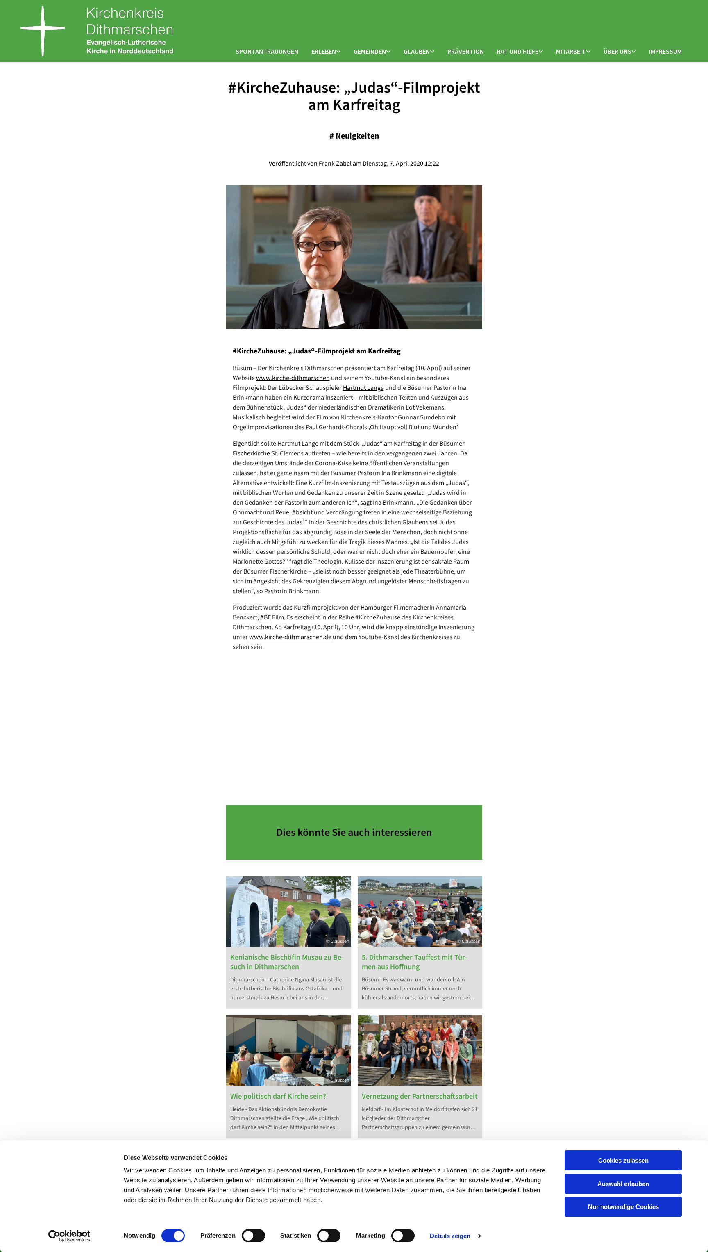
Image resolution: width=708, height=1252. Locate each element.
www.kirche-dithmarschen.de (290, 637)
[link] (326, 52)
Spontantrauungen (267, 51)
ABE (265, 617)
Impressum (665, 51)
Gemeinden (370, 51)
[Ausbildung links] (588, 52)
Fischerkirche (251, 453)
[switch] (253, 1235)
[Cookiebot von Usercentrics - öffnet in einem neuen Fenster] (69, 1236)
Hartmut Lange (363, 387)
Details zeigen (450, 1235)
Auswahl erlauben (623, 1183)
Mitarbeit (571, 51)
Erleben (323, 51)
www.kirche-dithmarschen (293, 377)
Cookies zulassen (623, 1160)
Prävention (465, 51)
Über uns (617, 51)
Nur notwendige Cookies (623, 1206)
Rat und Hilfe (517, 51)
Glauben (417, 51)
